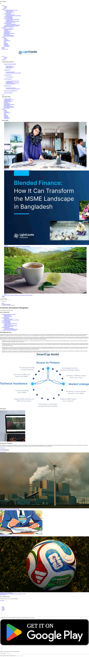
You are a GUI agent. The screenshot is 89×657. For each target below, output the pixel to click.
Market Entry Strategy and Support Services (11, 25)
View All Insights (3, 594)
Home (3, 303)
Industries (3, 27)
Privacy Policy (17, 655)
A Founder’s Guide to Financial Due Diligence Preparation (9, 535)
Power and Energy (7, 105)
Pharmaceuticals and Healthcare (9, 33)
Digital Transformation (7, 23)
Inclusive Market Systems (10, 14)
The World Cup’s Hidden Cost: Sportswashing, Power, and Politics (11, 593)
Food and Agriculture (7, 98)
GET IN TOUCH (5, 49)
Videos (5, 42)
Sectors (3, 94)
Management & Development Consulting (8, 314)
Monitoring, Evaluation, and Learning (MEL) (13, 15)
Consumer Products (7, 31)
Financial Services (7, 32)
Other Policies (21, 655)
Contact (5, 7)
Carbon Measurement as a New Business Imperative (8, 509)
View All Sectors (7, 108)
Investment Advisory (9, 20)
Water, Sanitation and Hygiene (9, 36)
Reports (5, 38)
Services (3, 9)
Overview (5, 6)
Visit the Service (2, 447)
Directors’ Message (7, 40)
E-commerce (6, 30)
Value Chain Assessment (10, 11)
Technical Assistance (7, 13)
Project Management (9, 17)
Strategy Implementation (8, 16)
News (5, 41)
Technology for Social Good (10, 87)
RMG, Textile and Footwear (8, 35)
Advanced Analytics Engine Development (13, 88)
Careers (3, 48)
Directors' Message (7, 112)
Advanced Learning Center (10, 22)
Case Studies (6, 39)
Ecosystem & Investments (8, 18)
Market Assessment (9, 66)
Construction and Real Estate (9, 28)
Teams (5, 8)
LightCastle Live (7, 45)
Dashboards (6, 43)
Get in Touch (2, 600)
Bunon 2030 (6, 44)
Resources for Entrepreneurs (8, 26)
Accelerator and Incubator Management (12, 19)
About (3, 5)
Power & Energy (7, 34)
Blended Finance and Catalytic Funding (12, 21)
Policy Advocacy (9, 12)
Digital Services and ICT (8, 29)
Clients (3, 47)
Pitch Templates (6, 46)
